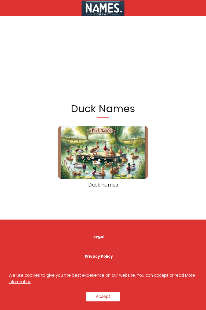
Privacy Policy (99, 256)
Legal (98, 236)
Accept (103, 296)
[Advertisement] (103, 59)
